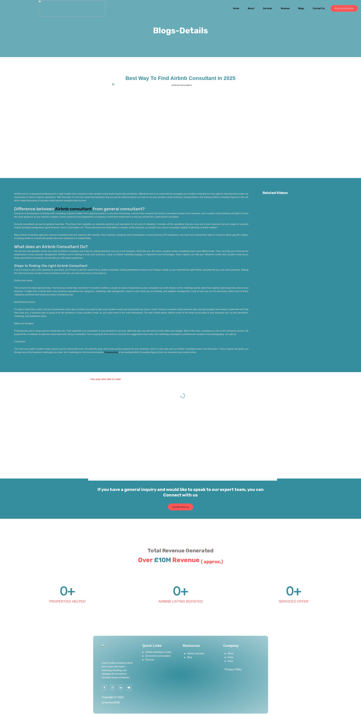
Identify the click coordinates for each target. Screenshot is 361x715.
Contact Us (319, 8)
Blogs (301, 8)
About (251, 8)
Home (236, 8)
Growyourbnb (111, 352)
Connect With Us (180, 507)
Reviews (285, 8)
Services (267, 8)
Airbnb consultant (73, 208)
